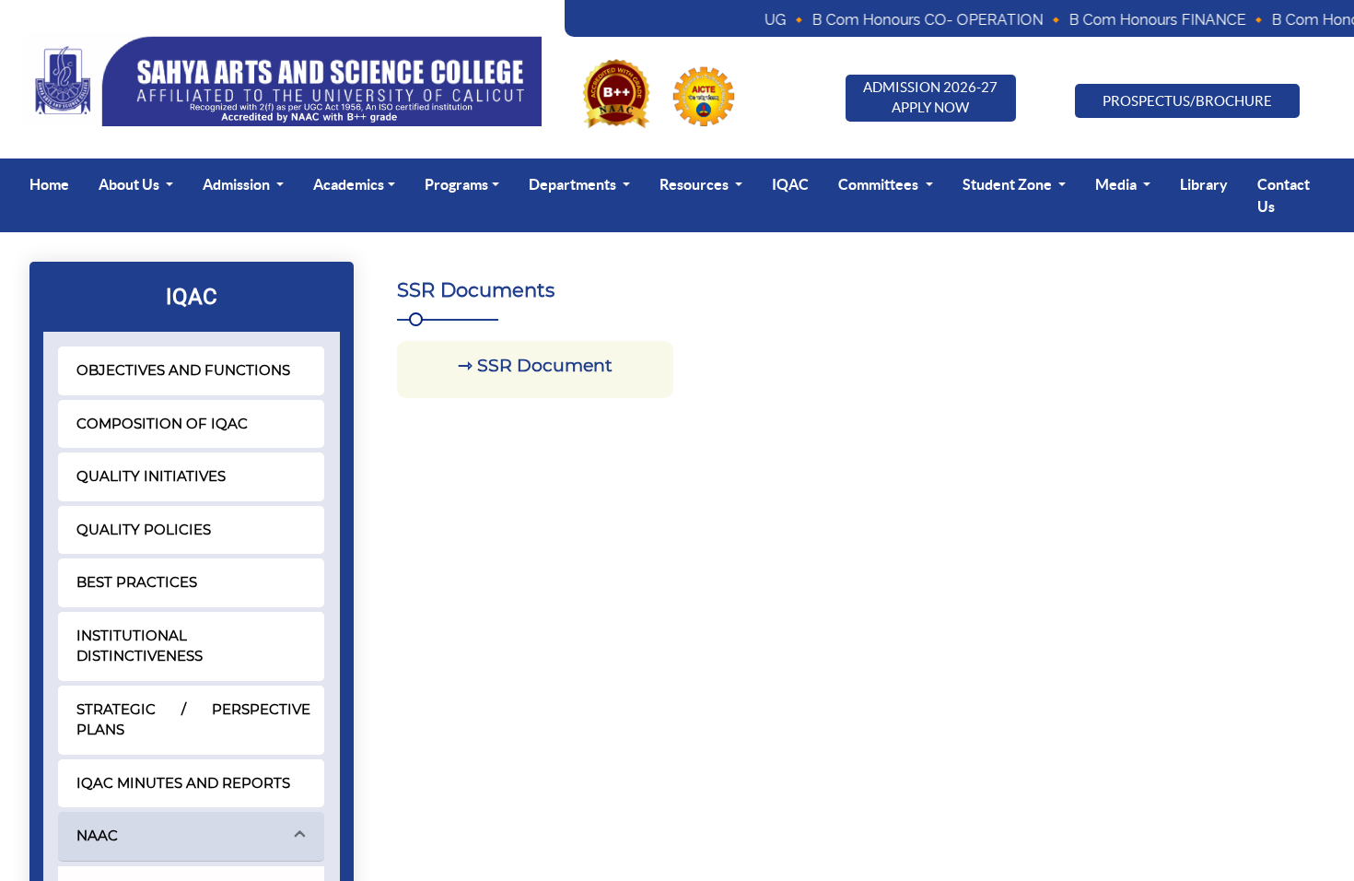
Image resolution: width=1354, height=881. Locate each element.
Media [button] (1117, 184)
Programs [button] (456, 184)
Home (49, 184)
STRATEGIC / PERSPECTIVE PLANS (193, 719)
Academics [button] (348, 184)
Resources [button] (695, 184)
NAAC (97, 835)
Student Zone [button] (1009, 184)
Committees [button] (879, 184)
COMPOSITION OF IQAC (162, 423)
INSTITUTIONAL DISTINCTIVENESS (139, 646)
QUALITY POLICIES (143, 529)
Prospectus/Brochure (1187, 101)
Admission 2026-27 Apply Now (930, 97)
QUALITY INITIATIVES (151, 476)
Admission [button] (238, 184)
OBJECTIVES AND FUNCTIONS (183, 370)
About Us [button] (130, 184)
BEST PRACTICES (136, 582)
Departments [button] (574, 184)
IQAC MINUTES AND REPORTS (183, 783)
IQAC (790, 184)
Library (1204, 184)
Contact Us (1283, 195)
